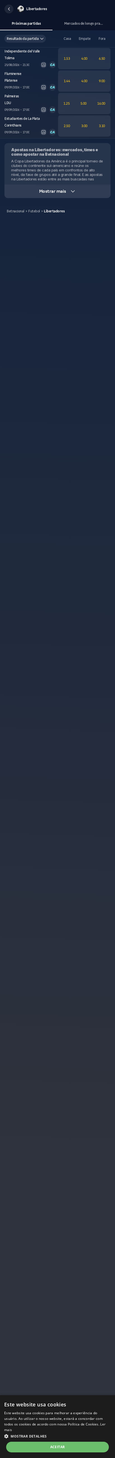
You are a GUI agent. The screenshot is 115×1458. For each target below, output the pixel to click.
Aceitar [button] (57, 1447)
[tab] (26, 23)
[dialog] (57, 1426)
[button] (8, 8)
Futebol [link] (34, 211)
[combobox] (25, 39)
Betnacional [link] (15, 211)
